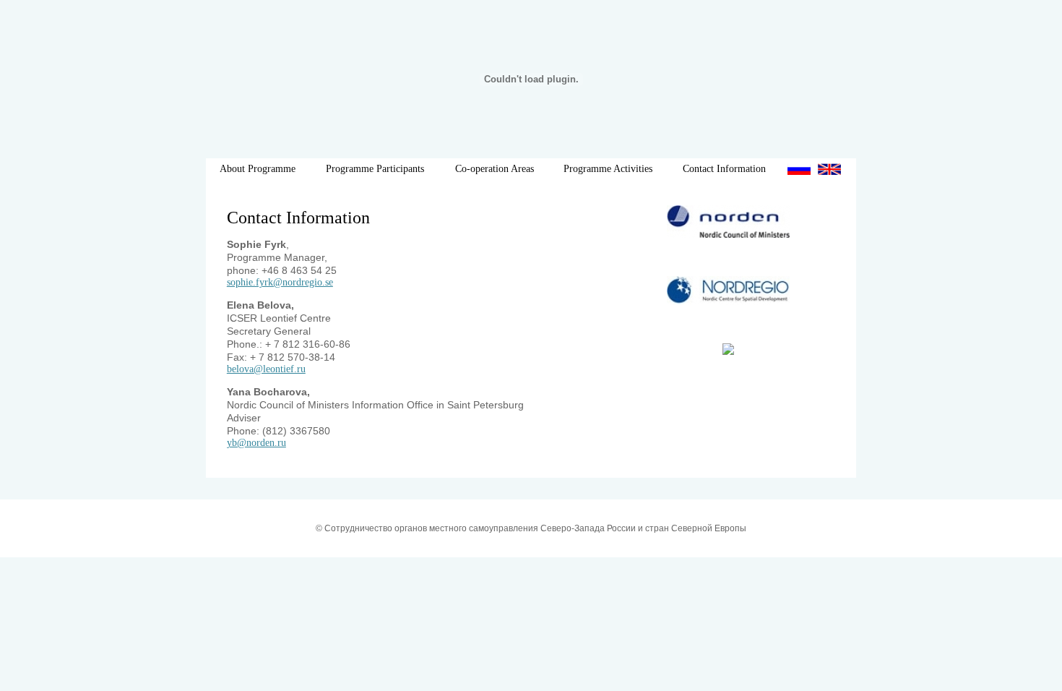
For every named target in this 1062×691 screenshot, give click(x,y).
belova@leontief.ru (266, 369)
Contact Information (724, 168)
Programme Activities (608, 168)
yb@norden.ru (256, 442)
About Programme (257, 168)
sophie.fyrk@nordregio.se (280, 282)
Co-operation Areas (494, 168)
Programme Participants (375, 168)
